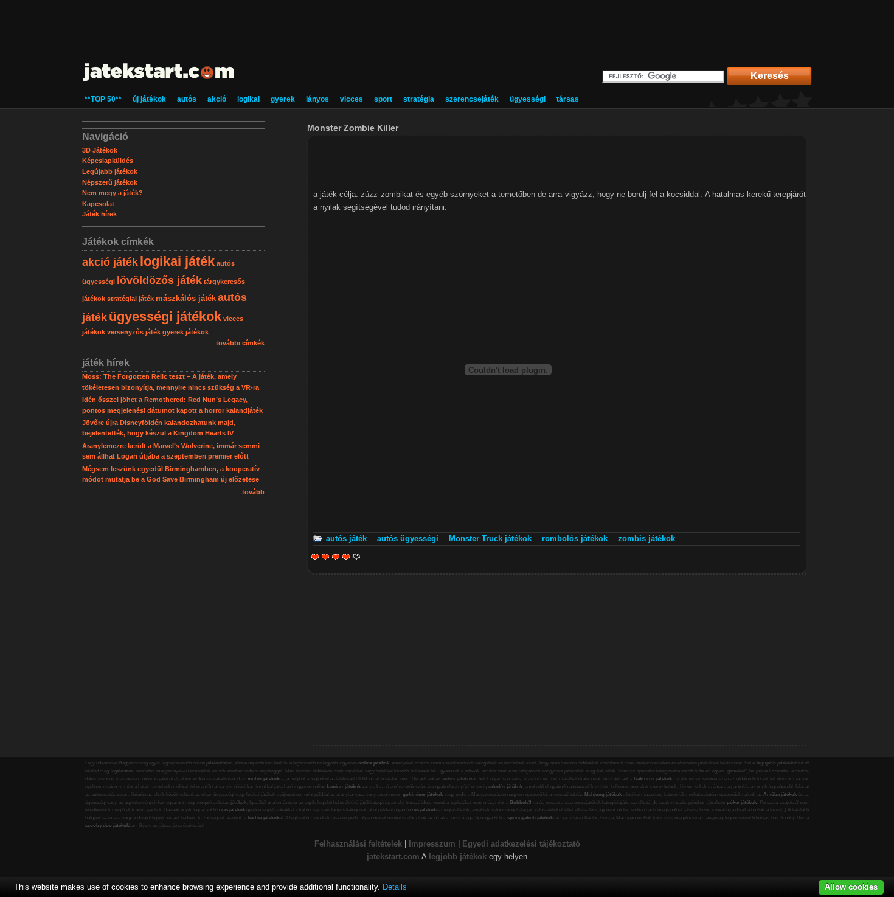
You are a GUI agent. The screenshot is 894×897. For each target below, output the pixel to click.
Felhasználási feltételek (358, 843)
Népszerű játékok (109, 182)
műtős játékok (264, 778)
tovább (253, 492)
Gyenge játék (315, 556)
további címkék (240, 343)
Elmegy (326, 556)
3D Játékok (99, 150)
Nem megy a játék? (112, 192)
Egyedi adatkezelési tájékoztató (521, 843)
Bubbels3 (520, 802)
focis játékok (231, 809)
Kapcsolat (98, 203)
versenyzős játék (134, 332)
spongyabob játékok (530, 817)
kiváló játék (352, 556)
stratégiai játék (130, 298)
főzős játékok (421, 809)
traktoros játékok (653, 778)
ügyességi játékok (165, 316)
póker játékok (742, 802)
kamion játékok (343, 786)
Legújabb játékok (109, 171)
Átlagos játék (336, 556)
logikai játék (177, 261)
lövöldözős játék (159, 280)
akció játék (110, 262)
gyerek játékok (185, 332)
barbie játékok (263, 817)
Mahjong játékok (603, 794)
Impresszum (432, 843)
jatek (375, 856)
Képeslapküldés (107, 160)
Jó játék (346, 556)
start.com (402, 856)
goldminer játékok (423, 794)
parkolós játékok (504, 786)
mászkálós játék (186, 298)
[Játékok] (159, 81)
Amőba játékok (780, 794)
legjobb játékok (458, 856)
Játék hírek (99, 214)
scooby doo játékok (107, 825)
